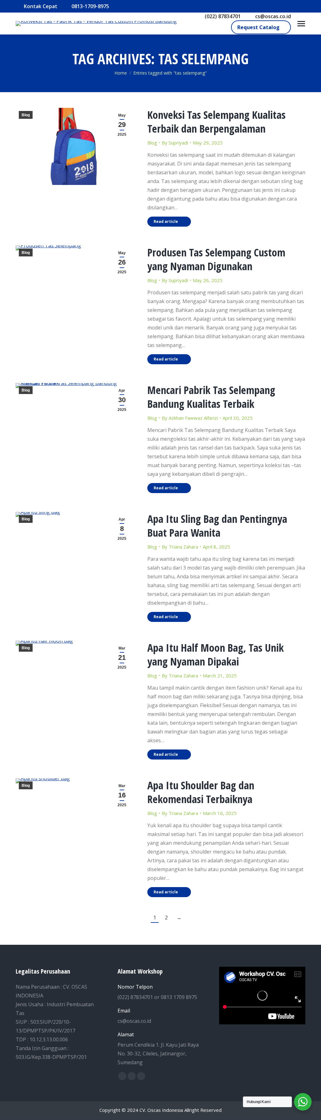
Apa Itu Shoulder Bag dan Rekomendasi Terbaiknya (200, 792)
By (175, 142)
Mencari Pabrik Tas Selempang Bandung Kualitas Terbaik (211, 397)
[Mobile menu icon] (301, 24)
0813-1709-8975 (90, 6)
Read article (166, 221)
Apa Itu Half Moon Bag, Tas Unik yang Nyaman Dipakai (215, 654)
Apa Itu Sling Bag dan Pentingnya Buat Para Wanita (217, 526)
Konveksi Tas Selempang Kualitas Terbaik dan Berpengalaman (216, 122)
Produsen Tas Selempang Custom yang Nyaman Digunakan (216, 259)
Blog (26, 115)
